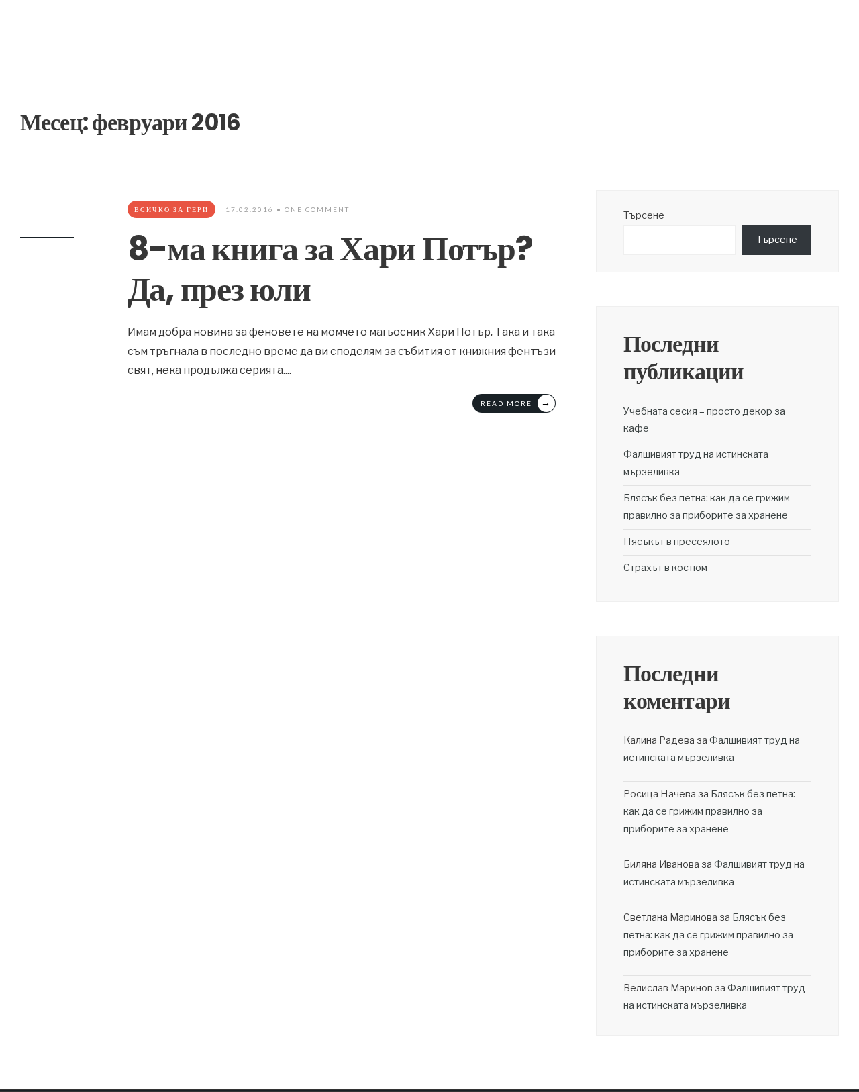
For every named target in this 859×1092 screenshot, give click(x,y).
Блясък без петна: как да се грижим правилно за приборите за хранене (709, 811)
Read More (516, 402)
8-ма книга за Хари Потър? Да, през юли (330, 269)
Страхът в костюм (665, 568)
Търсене (643, 215)
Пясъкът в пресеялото (676, 542)
